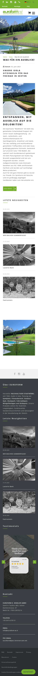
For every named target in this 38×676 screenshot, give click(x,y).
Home (5, 57)
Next (34, 562)
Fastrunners (7, 300)
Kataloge (17, 6)
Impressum (19, 652)
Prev (3, 562)
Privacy (28, 652)
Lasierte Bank (8, 268)
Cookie (14, 657)
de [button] (28, 2)
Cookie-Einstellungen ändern (11, 672)
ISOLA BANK (8, 188)
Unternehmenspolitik (9, 662)
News (11, 57)
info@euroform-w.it (10, 630)
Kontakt (5, 6)
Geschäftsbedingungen (9, 667)
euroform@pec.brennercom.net (15, 641)
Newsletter (5, 657)
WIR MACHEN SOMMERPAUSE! (14, 235)
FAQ (28, 6)
